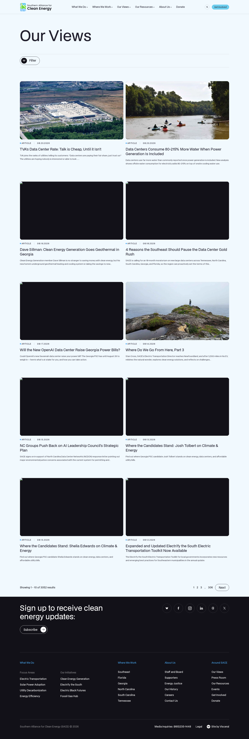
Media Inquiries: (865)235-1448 (173, 726)
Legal (199, 726)
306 (210, 587)
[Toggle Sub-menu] (87, 7)
